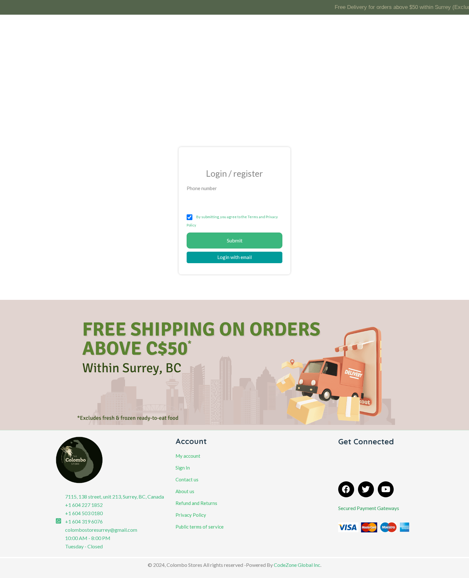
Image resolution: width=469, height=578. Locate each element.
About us (184, 491)
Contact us (186, 479)
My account (187, 456)
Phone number (202, 188)
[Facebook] (346, 489)
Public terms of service (199, 527)
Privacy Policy (190, 515)
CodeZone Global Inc (297, 565)
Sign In (182, 468)
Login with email (234, 257)
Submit (234, 240)
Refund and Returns (196, 503)
